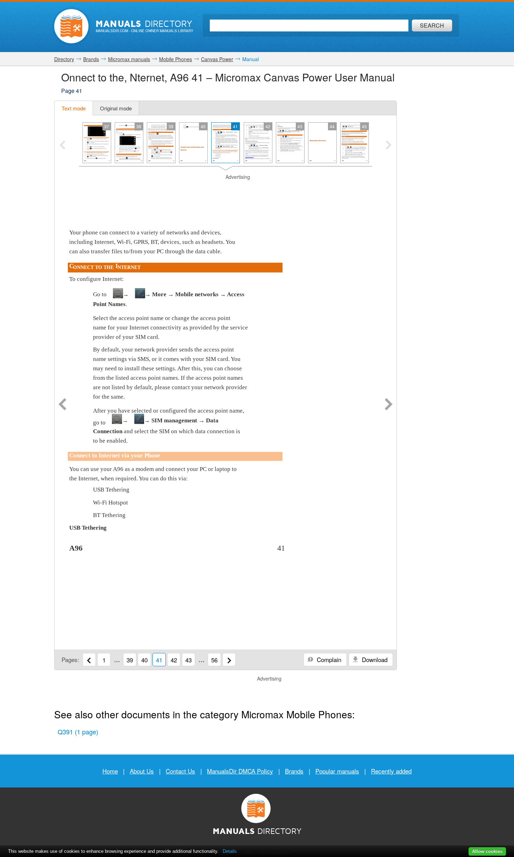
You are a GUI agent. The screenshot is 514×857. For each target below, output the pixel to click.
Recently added (391, 771)
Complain (328, 659)
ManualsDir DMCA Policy (240, 771)
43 (188, 659)
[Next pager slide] (389, 145)
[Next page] (389, 404)
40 (144, 659)
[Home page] (71, 26)
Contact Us (180, 771)
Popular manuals (337, 771)
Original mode (116, 108)
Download (373, 659)
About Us (142, 771)
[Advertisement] (225, 189)
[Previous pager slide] (62, 145)
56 (214, 659)
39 (130, 659)
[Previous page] (62, 404)
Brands (294, 771)
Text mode (74, 108)
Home (110, 771)
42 (174, 659)
